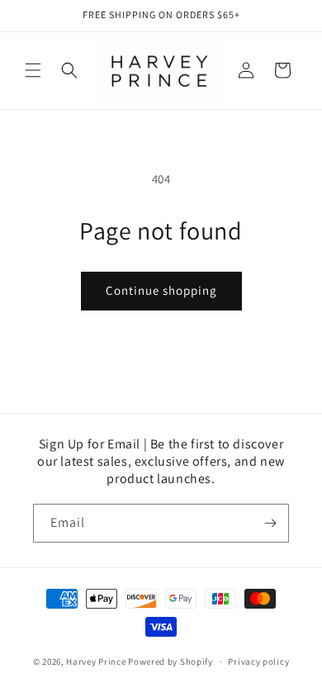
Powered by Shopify (170, 661)
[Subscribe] (270, 523)
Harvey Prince (95, 661)
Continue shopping (161, 290)
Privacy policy (258, 661)
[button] (33, 70)
